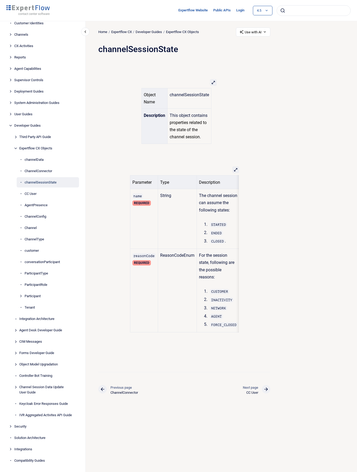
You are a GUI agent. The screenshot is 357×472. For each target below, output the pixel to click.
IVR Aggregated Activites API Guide (45, 415)
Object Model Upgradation (38, 364)
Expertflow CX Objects (35, 148)
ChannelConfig (35, 216)
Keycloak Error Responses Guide (43, 404)
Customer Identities (29, 23)
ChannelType (34, 239)
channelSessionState (41, 182)
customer (32, 251)
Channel (31, 228)
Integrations (23, 449)
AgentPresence (36, 205)
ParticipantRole (36, 285)
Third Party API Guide (35, 137)
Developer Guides (27, 125)
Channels (21, 34)
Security (20, 426)
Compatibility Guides (29, 460)
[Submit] (283, 10)
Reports (20, 57)
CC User (30, 194)
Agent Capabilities (27, 69)
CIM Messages (30, 341)
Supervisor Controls (28, 80)
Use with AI (253, 32)
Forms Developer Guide (36, 353)
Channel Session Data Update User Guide (41, 389)
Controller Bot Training (35, 376)
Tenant (30, 307)
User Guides (23, 114)
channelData (34, 160)
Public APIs (222, 10)
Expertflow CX (121, 32)
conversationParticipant (42, 262)
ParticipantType (36, 273)
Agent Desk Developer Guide (40, 330)
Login (240, 10)
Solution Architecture (29, 438)
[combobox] (313, 11)
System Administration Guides (36, 103)
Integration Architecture (36, 319)
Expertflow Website (193, 10)
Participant (33, 296)
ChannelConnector (38, 171)
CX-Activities (23, 46)
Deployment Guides (29, 91)
